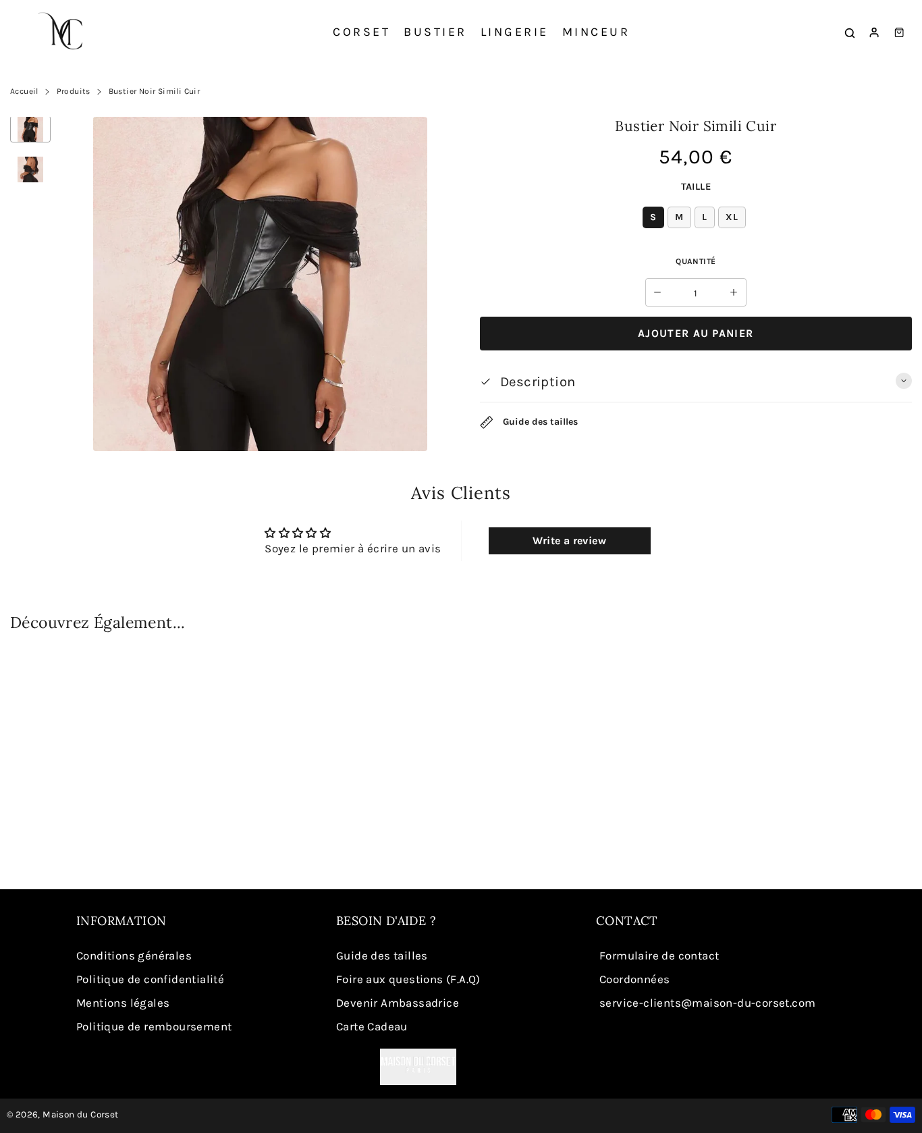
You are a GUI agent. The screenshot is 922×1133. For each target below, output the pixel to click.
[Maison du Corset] (64, 32)
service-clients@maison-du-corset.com (707, 1002)
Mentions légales (122, 1002)
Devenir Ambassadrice (397, 1002)
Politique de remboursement (154, 1026)
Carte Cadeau (372, 1026)
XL (732, 217)
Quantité (695, 261)
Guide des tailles (539, 421)
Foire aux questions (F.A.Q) (408, 979)
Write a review (569, 540)
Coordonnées (634, 979)
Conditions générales (134, 955)
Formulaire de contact (659, 955)
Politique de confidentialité (150, 979)
